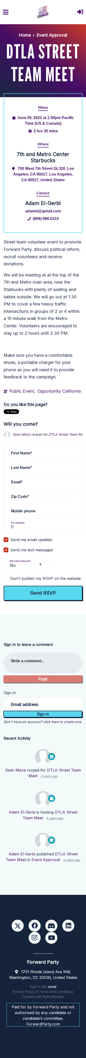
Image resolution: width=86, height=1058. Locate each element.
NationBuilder (53, 997)
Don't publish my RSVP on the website (45, 578)
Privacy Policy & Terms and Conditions (43, 992)
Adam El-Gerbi (22, 812)
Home (25, 35)
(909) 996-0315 (46, 218)
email (52, 987)
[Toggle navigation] (5, 12)
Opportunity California (59, 391)
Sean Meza (21, 434)
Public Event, (22, 391)
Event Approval (52, 35)
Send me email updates (31, 539)
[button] (80, 12)
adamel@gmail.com (43, 211)
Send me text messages (31, 550)
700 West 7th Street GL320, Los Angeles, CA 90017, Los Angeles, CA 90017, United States (43, 174)
